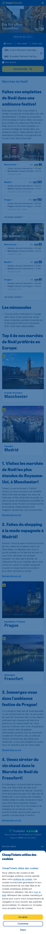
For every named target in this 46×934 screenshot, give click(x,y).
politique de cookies (22, 879)
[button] (23, 929)
